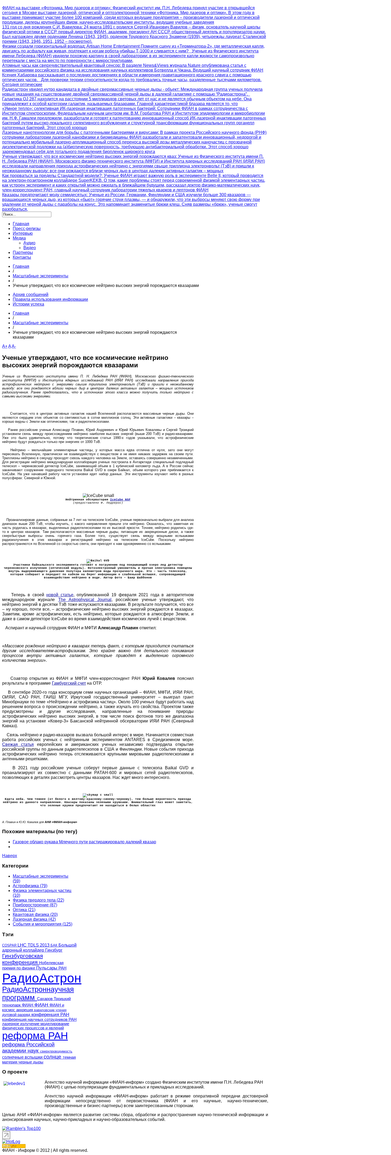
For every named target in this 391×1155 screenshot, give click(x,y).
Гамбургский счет (69, 683)
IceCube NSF (120, 499)
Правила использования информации (50, 299)
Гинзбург (54, 950)
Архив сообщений (30, 294)
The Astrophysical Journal (85, 599)
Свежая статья (18, 744)
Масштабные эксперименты (40, 276)
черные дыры (30, 1062)
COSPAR (10, 945)
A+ (4, 346)
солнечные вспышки (23, 1057)
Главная (21, 266)
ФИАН (41, 1005)
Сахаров (45, 999)
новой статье (59, 595)
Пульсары (47, 968)
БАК (55, 945)
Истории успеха (28, 304)
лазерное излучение (21, 1024)
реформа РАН (35, 1035)
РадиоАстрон (41, 978)
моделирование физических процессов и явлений (35, 1026)
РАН (62, 968)
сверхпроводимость (56, 1051)
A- (14, 346)
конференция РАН (50, 1014)
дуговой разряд (16, 1015)
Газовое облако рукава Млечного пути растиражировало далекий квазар (84, 842)
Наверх (9, 855)
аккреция (25, 1010)
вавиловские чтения (50, 1010)
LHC (23, 945)
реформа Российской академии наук (28, 1048)
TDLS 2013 (39, 945)
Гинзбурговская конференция (22, 959)
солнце (53, 1057)
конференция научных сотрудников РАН (39, 1019)
